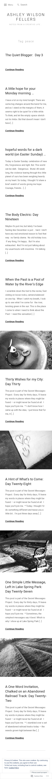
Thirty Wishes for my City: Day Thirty (24, 381)
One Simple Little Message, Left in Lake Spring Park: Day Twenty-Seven (25, 586)
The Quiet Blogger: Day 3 (24, 55)
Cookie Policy (14, 768)
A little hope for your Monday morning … (20, 91)
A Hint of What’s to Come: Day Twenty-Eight (24, 481)
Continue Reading (14, 69)
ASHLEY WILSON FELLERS (26, 17)
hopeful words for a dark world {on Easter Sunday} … (25, 152)
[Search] (18, 5)
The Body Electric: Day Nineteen (21, 217)
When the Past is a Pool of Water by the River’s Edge (24, 282)
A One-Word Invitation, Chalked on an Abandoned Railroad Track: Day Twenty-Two (26, 694)
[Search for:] (29, 4)
